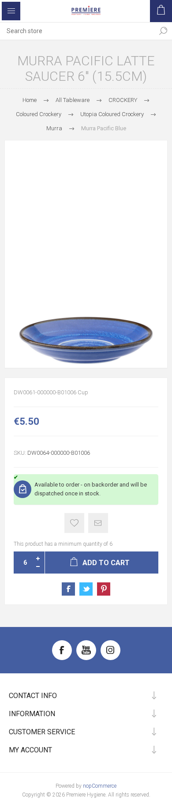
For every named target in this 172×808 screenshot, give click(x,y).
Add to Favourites (74, 523)
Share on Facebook (68, 589)
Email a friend (98, 523)
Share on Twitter (86, 589)
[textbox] (77, 31)
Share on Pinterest (103, 589)
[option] (86, 254)
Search (163, 31)
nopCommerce (99, 786)
